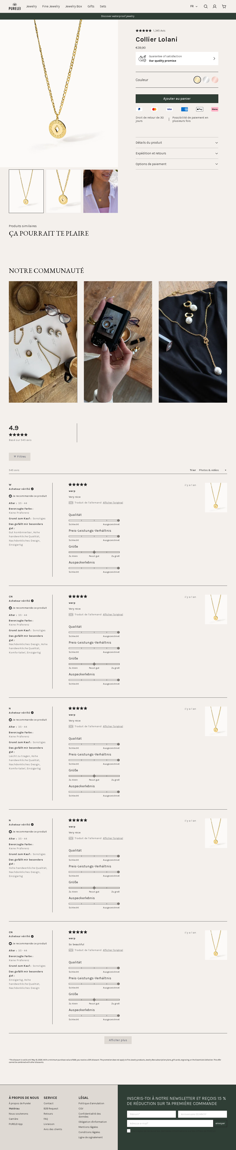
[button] (150, 30)
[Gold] (197, 79)
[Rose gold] (215, 79)
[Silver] (206, 79)
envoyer (220, 1123)
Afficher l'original (113, 502)
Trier (193, 470)
